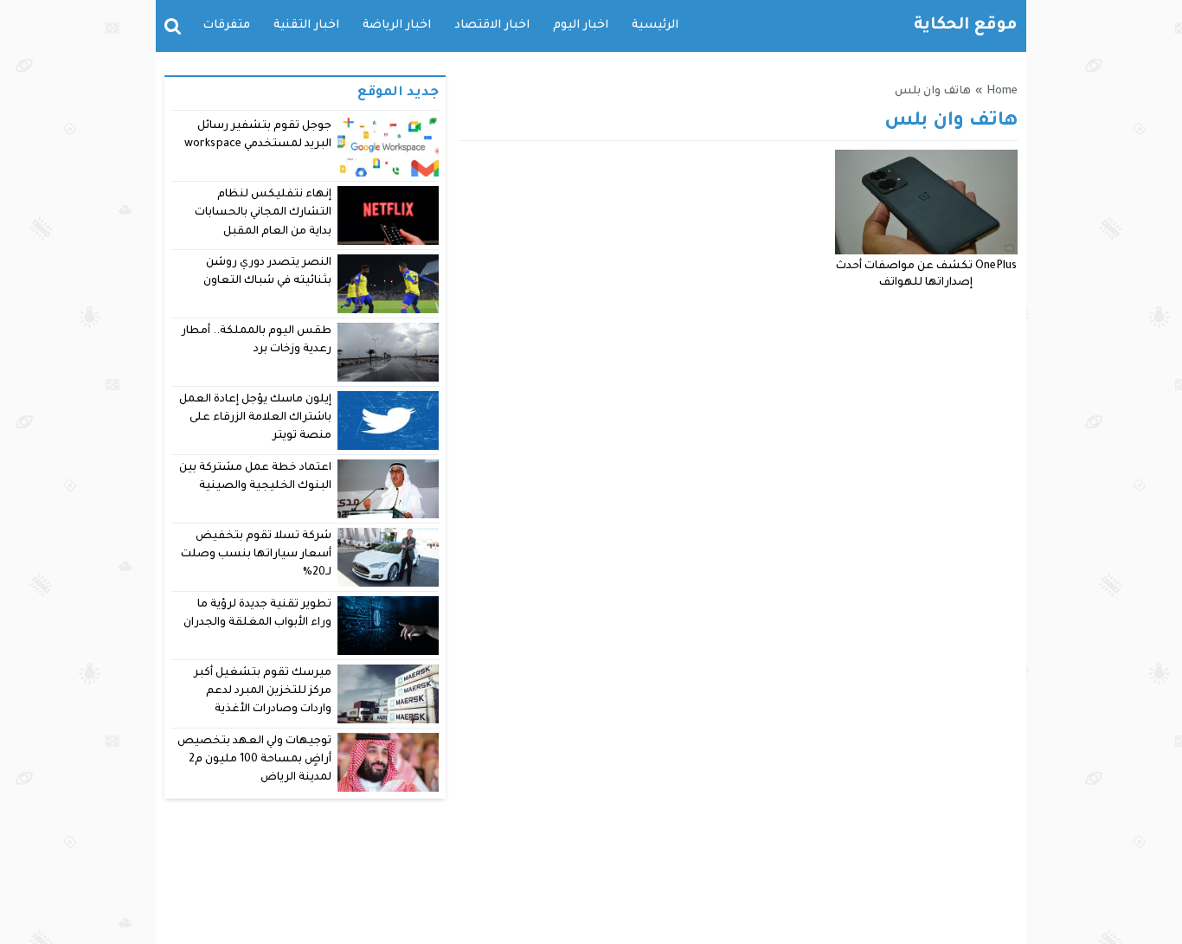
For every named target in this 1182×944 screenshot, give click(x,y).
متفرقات (226, 25)
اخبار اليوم (580, 25)
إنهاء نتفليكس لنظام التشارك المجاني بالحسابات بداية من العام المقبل (263, 213)
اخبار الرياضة (397, 25)
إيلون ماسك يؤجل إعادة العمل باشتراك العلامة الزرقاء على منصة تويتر (255, 418)
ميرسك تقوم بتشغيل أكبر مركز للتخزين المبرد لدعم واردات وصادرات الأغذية (262, 691)
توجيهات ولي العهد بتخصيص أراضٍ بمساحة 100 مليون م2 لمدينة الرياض (254, 760)
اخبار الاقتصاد (492, 25)
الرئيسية (655, 25)
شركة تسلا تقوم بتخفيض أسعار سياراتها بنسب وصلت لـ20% (256, 555)
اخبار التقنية (306, 25)
